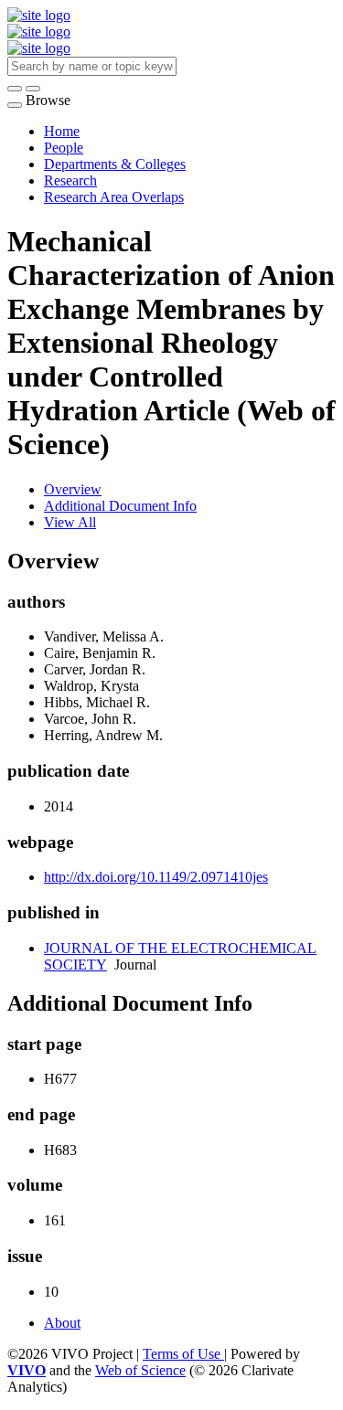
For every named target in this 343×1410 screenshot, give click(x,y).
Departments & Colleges (115, 164)
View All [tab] (70, 522)
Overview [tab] (73, 489)
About (62, 1322)
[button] (14, 88)
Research (70, 180)
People (63, 147)
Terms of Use (183, 1354)
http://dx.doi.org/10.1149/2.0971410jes (156, 877)
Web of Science (140, 1370)
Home (62, 131)
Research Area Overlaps (114, 197)
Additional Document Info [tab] (120, 506)
